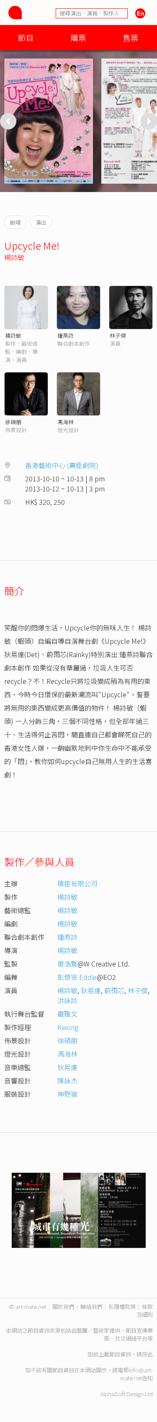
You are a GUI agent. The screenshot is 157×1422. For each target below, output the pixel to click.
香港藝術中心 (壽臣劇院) (61, 465)
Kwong (67, 1027)
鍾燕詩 (65, 335)
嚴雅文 (67, 1014)
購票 (78, 37)
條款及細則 (144, 1310)
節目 (26, 37)
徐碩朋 (13, 422)
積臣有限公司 (77, 883)
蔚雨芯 (114, 990)
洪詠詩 (67, 1000)
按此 (147, 1354)
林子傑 (118, 335)
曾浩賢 (67, 964)
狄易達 (91, 990)
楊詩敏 (14, 257)
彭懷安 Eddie (77, 977)
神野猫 (67, 1094)
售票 (131, 37)
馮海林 (65, 422)
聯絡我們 (91, 1307)
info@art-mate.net (136, 1374)
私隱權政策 (122, 1307)
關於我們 (63, 1307)
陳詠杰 (67, 1080)
